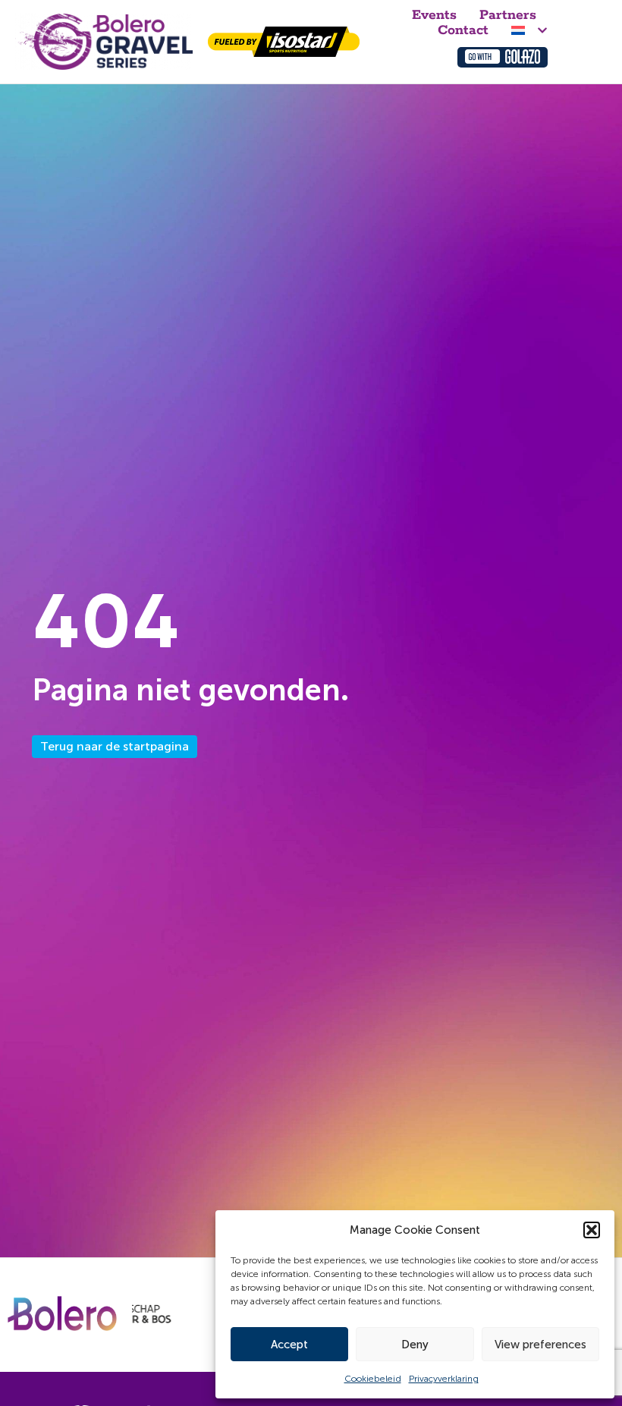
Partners (507, 15)
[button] (591, 1230)
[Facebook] (419, 49)
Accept (289, 1344)
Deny (415, 1344)
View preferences (540, 1344)
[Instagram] (409, 49)
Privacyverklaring (444, 1378)
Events (434, 15)
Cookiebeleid (372, 1378)
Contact (463, 30)
